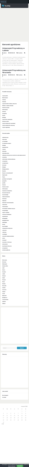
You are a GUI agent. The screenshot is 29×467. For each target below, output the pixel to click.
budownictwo (5, 147)
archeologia (5, 141)
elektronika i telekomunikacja (8, 159)
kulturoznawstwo (6, 196)
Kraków (4, 271)
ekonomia (4, 157)
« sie (3, 423)
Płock (3, 281)
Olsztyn (4, 275)
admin (5, 52)
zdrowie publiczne (6, 250)
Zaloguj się (3, 1)
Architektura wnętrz (6, 143)
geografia (4, 180)
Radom (3, 283)
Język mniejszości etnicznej (8, 125)
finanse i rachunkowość (7, 173)
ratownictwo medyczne (7, 228)
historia (4, 184)
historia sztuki (5, 186)
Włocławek (4, 264)
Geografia (4, 113)
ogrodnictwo (5, 216)
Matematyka (5, 97)
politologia (4, 222)
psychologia (5, 226)
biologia (4, 145)
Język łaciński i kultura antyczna (9, 103)
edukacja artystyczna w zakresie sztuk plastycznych (14, 155)
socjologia (4, 234)
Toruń (3, 293)
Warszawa (4, 260)
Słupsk (3, 291)
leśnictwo (4, 198)
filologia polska (5, 169)
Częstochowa (5, 299)
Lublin (3, 273)
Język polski (5, 95)
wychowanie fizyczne (7, 246)
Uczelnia (20, 52)
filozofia (4, 171)
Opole (3, 277)
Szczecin (4, 289)
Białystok (4, 295)
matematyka (5, 206)
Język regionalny (6, 127)
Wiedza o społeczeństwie (7, 105)
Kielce (3, 269)
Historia (4, 111)
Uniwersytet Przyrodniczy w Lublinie (13, 49)
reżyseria (4, 230)
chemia (4, 149)
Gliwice (3, 303)
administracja (5, 137)
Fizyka (3, 115)
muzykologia (5, 210)
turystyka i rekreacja (7, 242)
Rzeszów (4, 285)
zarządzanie (5, 248)
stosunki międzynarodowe (8, 236)
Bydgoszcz (4, 297)
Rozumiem (20, 466)
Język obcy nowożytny (7, 119)
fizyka (3, 177)
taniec (3, 238)
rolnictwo (4, 232)
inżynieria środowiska (7, 190)
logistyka (4, 200)
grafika (3, 182)
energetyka (4, 161)
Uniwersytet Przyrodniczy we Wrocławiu (14, 71)
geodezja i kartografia (7, 178)
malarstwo (4, 204)
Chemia (4, 99)
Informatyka (5, 109)
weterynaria (5, 244)
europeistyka (5, 163)
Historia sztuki (5, 121)
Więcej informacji (11, 466)
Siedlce (4, 287)
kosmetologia (5, 194)
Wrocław (4, 262)
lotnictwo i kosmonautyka (8, 202)
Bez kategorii (5, 395)
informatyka (5, 188)
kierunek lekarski (6, 192)
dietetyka (4, 151)
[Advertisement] (14, 25)
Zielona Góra (5, 266)
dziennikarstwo (5, 153)
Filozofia (4, 101)
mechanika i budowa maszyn (8, 208)
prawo (3, 224)
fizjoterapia (4, 175)
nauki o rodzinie (5, 212)
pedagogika (4, 218)
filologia (4, 167)
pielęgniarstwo (5, 220)
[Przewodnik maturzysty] (6, 6)
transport (4, 240)
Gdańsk (4, 301)
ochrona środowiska (6, 214)
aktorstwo (4, 139)
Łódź (3, 268)
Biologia (4, 117)
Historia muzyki (5, 107)
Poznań (4, 279)
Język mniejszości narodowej (8, 123)
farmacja (4, 165)
